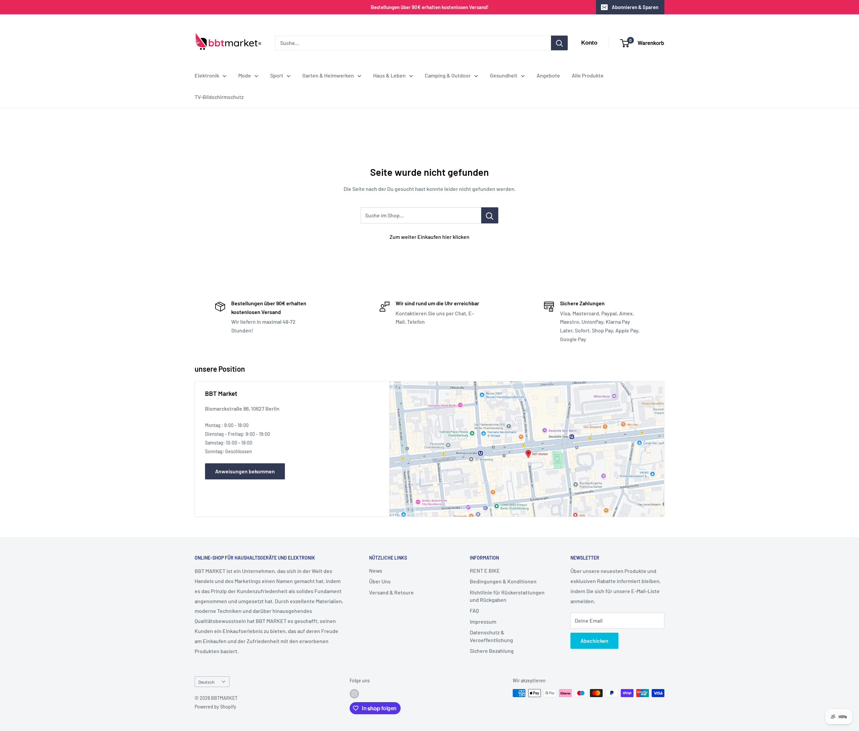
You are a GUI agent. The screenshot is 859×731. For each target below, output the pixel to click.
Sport (276, 75)
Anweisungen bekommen (245, 471)
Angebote (548, 75)
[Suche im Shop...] (489, 215)
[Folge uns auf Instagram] (354, 693)
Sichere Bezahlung (492, 650)
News (375, 570)
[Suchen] (559, 43)
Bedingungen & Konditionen (503, 581)
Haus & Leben (389, 75)
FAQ (474, 610)
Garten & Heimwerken (328, 75)
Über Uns (380, 581)
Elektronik (207, 75)
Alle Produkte (588, 75)
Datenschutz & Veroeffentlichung (491, 636)
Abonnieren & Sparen (635, 7)
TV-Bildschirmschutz (219, 97)
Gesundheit (503, 75)
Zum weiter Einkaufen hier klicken (429, 236)
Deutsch (206, 682)
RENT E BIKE (485, 570)
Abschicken (594, 640)
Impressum (483, 621)
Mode (244, 75)
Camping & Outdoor (448, 75)
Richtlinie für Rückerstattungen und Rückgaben (507, 596)
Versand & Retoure (391, 592)
